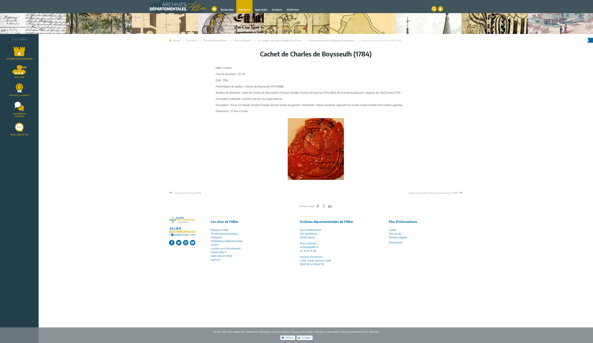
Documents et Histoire (215, 40)
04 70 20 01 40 (308, 250)
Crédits (392, 229)
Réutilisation (395, 242)
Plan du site (395, 233)
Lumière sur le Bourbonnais (226, 248)
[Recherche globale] (434, 9)
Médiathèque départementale (227, 241)
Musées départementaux (224, 233)
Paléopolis (216, 237)
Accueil (177, 40)
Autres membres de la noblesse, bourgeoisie (331, 40)
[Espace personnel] (440, 9)
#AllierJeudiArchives (19, 115)
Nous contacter (19, 135)
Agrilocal (215, 259)
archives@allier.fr (309, 247)
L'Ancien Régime (242, 40)
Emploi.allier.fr (219, 252)
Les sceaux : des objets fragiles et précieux (280, 40)
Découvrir (192, 40)
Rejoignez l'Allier (220, 229)
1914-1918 (19, 77)
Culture (215, 244)
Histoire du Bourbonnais (19, 59)
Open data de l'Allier (222, 255)
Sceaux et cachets (19, 95)
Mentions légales (398, 237)
